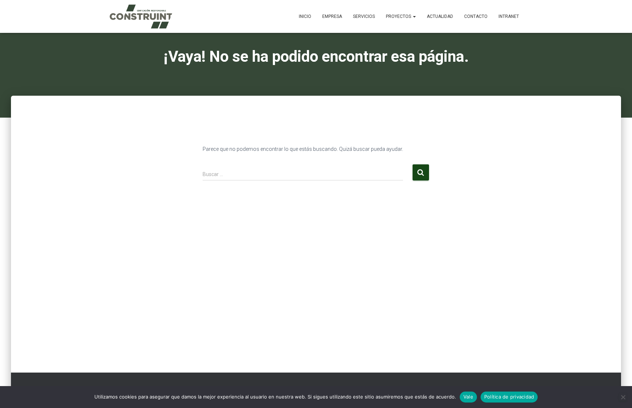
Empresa (332, 16)
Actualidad (440, 16)
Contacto (476, 16)
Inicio (305, 16)
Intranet (509, 16)
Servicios (364, 16)
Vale (468, 397)
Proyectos (399, 16)
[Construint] (140, 16)
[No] (623, 397)
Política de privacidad (509, 397)
